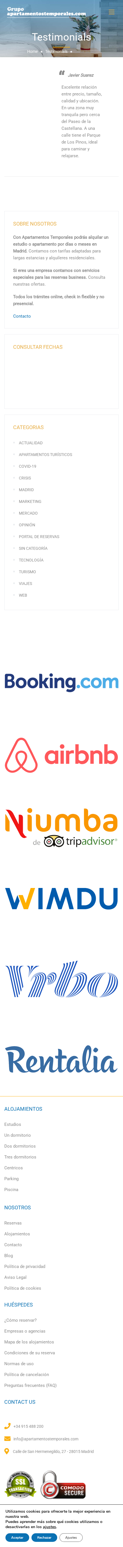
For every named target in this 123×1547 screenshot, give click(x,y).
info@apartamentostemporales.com (45, 1439)
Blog (8, 1255)
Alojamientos (17, 1234)
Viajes (25, 583)
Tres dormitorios (20, 1157)
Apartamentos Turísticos (45, 454)
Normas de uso (19, 1363)
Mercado (28, 513)
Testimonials (56, 51)
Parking (11, 1178)
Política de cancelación (26, 1374)
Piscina (11, 1189)
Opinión (27, 525)
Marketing (30, 501)
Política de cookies (22, 1288)
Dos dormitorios (20, 1146)
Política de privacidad (24, 1266)
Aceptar (17, 1537)
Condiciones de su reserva (29, 1352)
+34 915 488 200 (28, 1426)
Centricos (13, 1167)
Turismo (27, 572)
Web (23, 595)
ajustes (49, 1527)
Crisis (25, 478)
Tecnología (31, 560)
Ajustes (71, 1537)
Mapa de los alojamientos (29, 1342)
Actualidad (31, 443)
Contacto (22, 316)
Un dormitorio (17, 1135)
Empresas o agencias (24, 1331)
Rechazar (44, 1537)
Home (32, 51)
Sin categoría (33, 548)
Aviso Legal (15, 1277)
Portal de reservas (39, 536)
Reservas (13, 1223)
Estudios (12, 1124)
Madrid (26, 489)
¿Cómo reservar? (20, 1320)
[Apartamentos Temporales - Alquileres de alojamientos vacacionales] (61, 12)
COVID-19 (27, 466)
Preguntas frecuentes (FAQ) (30, 1385)
